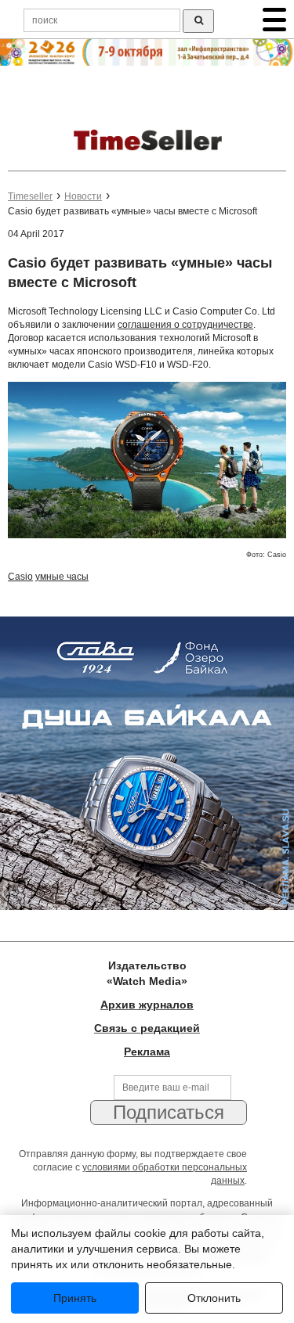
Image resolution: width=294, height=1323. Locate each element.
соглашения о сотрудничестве (185, 324)
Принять (74, 1298)
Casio (20, 576)
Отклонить (214, 1298)
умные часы (62, 576)
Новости (83, 196)
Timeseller (30, 196)
